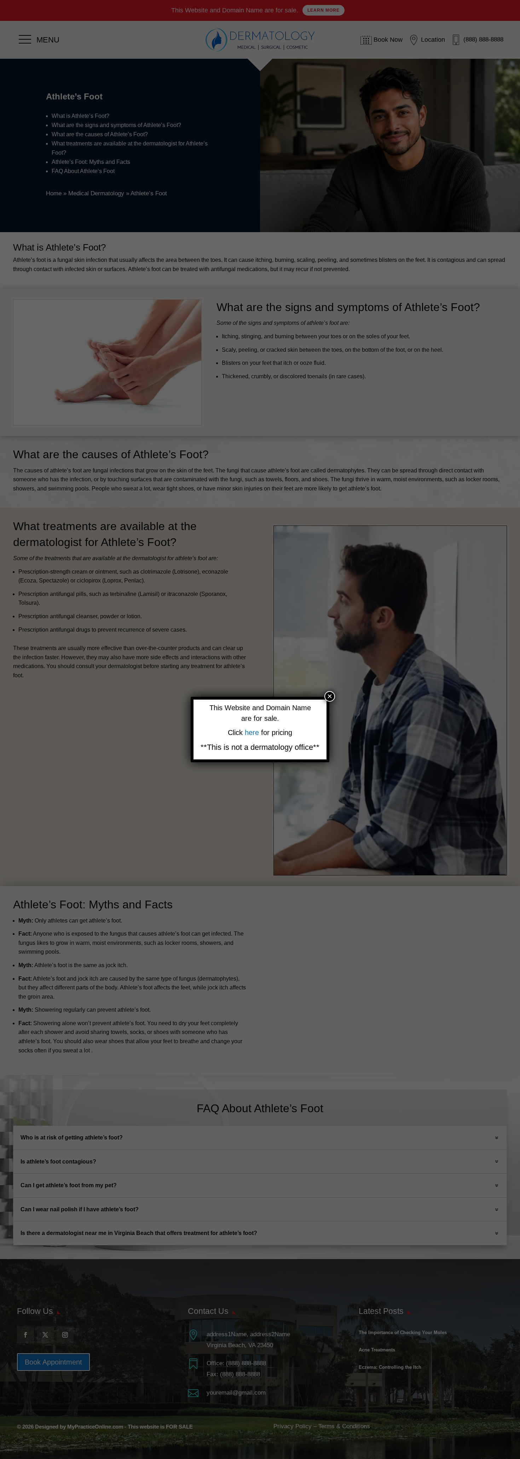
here (253, 732)
